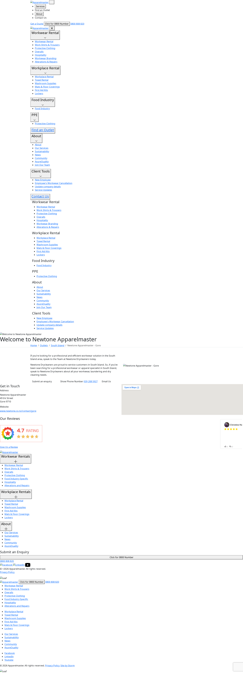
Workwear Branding (45, 58)
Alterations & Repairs (46, 61)
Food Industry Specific (16, 478)
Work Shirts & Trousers (47, 44)
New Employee (43, 179)
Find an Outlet (42, 10)
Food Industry (42, 108)
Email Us (106, 381)
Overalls (39, 51)
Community (41, 158)
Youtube (8, 659)
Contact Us (41, 17)
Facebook (9, 653)
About (39, 13)
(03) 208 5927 (91, 381)
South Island (57, 345)
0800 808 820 (77, 23)
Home (33, 345)
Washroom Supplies (45, 83)
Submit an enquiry (42, 381)
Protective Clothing (45, 48)
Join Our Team (42, 164)
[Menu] (51, 2)
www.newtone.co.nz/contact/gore (18, 410)
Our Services (41, 148)
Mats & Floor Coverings (47, 86)
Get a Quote (36, 23)
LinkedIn (9, 656)
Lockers (39, 93)
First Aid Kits (41, 90)
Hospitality (40, 55)
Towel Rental (41, 80)
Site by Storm (67, 665)
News (38, 154)
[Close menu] (52, 28)
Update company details (48, 186)
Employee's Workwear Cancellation (53, 183)
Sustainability (42, 151)
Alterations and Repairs (16, 485)
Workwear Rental (44, 41)
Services (40, 6)
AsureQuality (42, 161)
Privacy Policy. (7, 572)
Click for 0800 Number (57, 23)
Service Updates (43, 189)
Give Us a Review (9, 447)
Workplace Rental (44, 76)
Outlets (44, 345)
